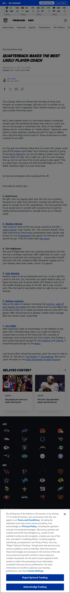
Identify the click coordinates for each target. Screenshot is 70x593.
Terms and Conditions (29, 520)
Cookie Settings (35, 571)
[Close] (64, 514)
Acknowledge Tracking (35, 587)
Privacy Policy (29, 526)
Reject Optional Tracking (35, 577)
